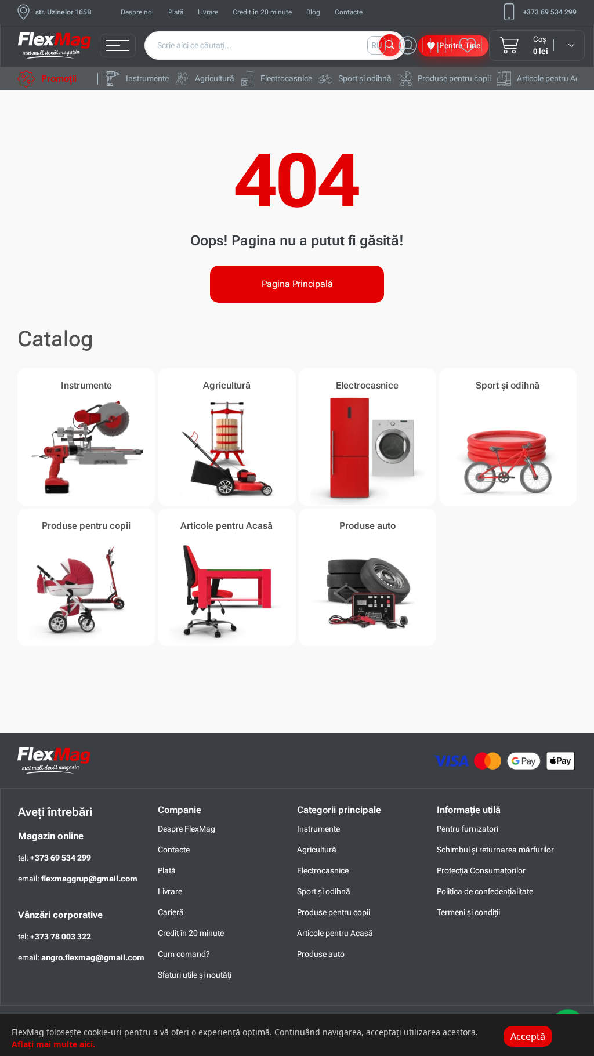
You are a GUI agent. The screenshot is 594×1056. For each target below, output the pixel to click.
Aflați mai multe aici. (53, 1044)
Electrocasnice (323, 870)
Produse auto (321, 954)
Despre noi (137, 12)
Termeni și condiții (468, 912)
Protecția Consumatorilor (481, 870)
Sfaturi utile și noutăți (194, 974)
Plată (175, 12)
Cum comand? (184, 954)
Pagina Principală (297, 283)
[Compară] (441, 45)
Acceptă (527, 1036)
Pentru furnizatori (467, 828)
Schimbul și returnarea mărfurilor (495, 849)
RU (376, 45)
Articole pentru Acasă (335, 933)
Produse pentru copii (333, 912)
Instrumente (318, 828)
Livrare (208, 12)
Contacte (349, 12)
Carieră (171, 912)
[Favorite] (470, 45)
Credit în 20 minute (262, 12)
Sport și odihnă (323, 891)
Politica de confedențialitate (485, 891)
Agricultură (316, 849)
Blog (313, 12)
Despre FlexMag (186, 828)
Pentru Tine (460, 45)
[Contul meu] (411, 45)
